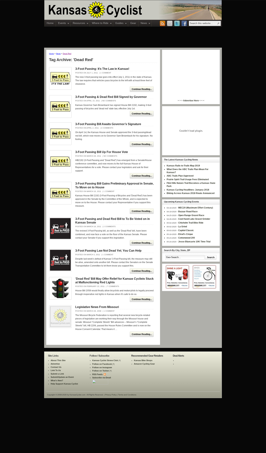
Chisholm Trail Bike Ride (190, 223)
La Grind (182, 226)
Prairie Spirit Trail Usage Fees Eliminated (188, 179)
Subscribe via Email (101, 378)
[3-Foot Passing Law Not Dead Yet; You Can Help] (60, 260)
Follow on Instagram (102, 367)
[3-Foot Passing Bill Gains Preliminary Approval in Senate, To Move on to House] (60, 193)
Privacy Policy (111, 395)
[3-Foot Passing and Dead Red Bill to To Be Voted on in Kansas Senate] (60, 228)
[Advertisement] (133, 37)
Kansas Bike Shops (143, 360)
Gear (133, 23)
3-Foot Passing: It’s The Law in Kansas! (102, 68)
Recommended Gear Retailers (147, 355)
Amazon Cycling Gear (144, 364)
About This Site (58, 360)
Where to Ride (99, 23)
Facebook (184, 23)
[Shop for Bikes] (204, 287)
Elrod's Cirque (185, 234)
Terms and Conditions (127, 395)
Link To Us (56, 370)
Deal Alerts (178, 355)
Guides (118, 23)
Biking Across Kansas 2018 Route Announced (190, 193)
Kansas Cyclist (110, 10)
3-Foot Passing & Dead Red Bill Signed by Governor (111, 96)
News (142, 23)
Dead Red (67, 54)
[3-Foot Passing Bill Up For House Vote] (60, 161)
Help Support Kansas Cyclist (64, 384)
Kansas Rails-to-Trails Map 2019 (183, 165)
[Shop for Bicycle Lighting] (177, 287)
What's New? (57, 380)
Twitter (177, 23)
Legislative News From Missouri (97, 307)
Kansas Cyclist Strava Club (105, 360)
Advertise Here (191, 100)
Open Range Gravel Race (191, 215)
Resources (78, 23)
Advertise (55, 364)
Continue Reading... (142, 89)
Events (61, 23)
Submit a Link (57, 374)
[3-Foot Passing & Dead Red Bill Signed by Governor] (60, 106)
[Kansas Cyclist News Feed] (104, 374)
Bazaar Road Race (188, 211)
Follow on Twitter (100, 371)
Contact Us (56, 367)
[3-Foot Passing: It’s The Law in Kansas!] (60, 78)
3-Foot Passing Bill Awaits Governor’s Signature (108, 124)
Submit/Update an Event (62, 377)
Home (50, 23)
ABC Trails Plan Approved (180, 176)
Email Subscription (170, 23)
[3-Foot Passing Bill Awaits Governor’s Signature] (60, 133)
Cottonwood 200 (186, 238)
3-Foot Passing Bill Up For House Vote (101, 152)
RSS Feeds (97, 374)
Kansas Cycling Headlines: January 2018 (188, 190)
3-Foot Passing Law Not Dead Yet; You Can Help (108, 250)
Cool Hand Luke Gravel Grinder (194, 219)
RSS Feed (162, 23)
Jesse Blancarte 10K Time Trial (194, 241)
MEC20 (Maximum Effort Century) (195, 207)
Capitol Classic (186, 230)
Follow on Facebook (102, 364)
